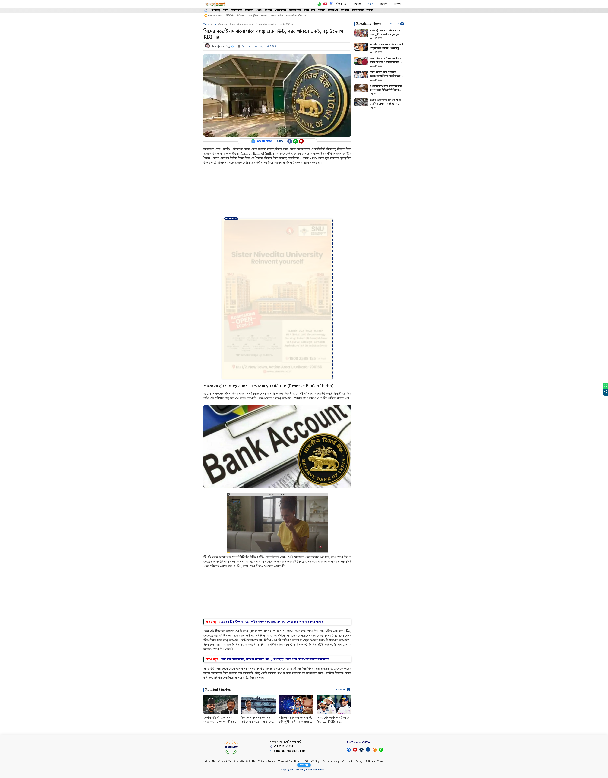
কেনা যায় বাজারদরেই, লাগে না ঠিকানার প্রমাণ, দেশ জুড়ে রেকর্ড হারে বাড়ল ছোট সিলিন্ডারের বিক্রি (275, 659)
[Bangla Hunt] (215, 4)
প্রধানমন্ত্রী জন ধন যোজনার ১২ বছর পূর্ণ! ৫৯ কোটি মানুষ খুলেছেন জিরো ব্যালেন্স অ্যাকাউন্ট (387, 34)
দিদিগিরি (230, 16)
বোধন (264, 16)
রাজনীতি (383, 4)
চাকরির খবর (295, 10)
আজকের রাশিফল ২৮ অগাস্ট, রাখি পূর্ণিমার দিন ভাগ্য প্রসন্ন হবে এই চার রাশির (295, 721)
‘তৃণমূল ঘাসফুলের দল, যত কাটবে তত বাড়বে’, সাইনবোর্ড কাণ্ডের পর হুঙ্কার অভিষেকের (257, 721)
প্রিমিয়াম (240, 16)
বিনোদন (268, 10)
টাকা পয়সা (309, 10)
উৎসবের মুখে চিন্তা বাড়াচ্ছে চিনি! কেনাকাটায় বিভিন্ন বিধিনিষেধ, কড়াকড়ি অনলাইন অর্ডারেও (386, 90)
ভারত (370, 4)
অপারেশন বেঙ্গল (215, 16)
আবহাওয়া (333, 10)
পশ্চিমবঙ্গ (357, 4)
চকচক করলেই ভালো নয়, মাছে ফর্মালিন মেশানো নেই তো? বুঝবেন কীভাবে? (385, 104)
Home (206, 24)
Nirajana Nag (221, 46)
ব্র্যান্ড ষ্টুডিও (252, 16)
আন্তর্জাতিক (236, 10)
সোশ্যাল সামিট (276, 16)
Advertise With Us (244, 761)
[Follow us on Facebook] (289, 141)
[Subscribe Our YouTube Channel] (301, 141)
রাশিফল (397, 4)
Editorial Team (374, 761)
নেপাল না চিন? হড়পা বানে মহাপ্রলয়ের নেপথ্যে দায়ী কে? (219, 719)
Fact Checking (331, 761)
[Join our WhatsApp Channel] (295, 141)
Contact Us (224, 761)
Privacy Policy (266, 761)
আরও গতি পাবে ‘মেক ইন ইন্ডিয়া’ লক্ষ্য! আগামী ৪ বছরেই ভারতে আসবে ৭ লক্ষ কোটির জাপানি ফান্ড (386, 64)
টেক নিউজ (341, 4)
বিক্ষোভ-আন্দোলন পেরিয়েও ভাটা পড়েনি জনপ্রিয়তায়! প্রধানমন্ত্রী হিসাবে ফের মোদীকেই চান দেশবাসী (386, 50)
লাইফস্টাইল (358, 10)
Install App (304, 765)
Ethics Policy (312, 761)
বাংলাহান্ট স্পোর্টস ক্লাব (296, 16)
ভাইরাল (321, 10)
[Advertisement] (277, 192)
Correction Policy (352, 761)
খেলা (259, 10)
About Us (209, 761)
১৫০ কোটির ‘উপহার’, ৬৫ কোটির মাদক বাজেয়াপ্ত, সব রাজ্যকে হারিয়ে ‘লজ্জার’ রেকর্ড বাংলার (272, 622)
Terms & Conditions (289, 761)
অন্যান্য (370, 10)
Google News (264, 141)
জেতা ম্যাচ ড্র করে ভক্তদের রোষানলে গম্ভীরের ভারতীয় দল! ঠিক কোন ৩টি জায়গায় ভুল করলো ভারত (387, 78)
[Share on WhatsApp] (605, 386)
